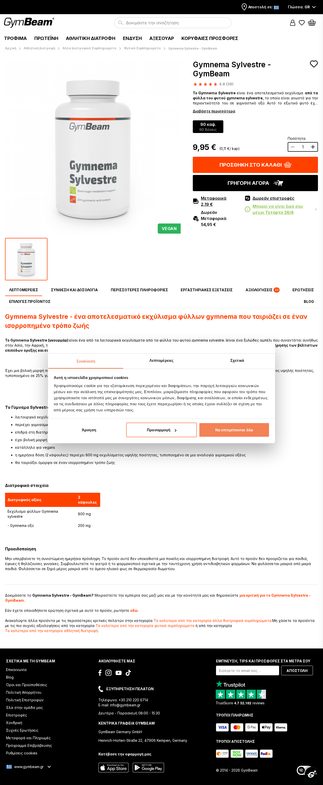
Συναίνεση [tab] (85, 361)
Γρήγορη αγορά (248, 183)
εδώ (134, 610)
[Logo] (30, 23)
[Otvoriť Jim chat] (312, 774)
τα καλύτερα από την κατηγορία (213, 620)
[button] (293, 23)
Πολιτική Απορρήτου (23, 692)
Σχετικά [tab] (237, 360)
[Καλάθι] (313, 23)
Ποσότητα (297, 138)
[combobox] (172, 22)
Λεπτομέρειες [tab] (161, 360)
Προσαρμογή (158, 430)
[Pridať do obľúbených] (314, 64)
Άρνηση (89, 430)
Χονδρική (14, 723)
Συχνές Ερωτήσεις (22, 730)
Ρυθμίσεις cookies (21, 753)
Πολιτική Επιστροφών (25, 700)
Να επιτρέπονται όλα (234, 430)
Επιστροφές (16, 715)
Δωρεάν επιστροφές (273, 198)
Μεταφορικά (213, 201)
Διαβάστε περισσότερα (214, 111)
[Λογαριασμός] (293, 23)
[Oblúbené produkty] (302, 23)
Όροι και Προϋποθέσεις (26, 685)
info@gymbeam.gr (125, 705)
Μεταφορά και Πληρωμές (28, 738)
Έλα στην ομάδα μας (24, 707)
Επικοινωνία (16, 669)
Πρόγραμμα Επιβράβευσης (29, 745)
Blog (10, 677)
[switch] (305, 770)
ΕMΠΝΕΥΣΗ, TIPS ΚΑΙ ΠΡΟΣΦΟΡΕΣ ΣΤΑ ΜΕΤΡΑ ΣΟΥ (263, 661)
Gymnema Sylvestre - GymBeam (232, 69)
